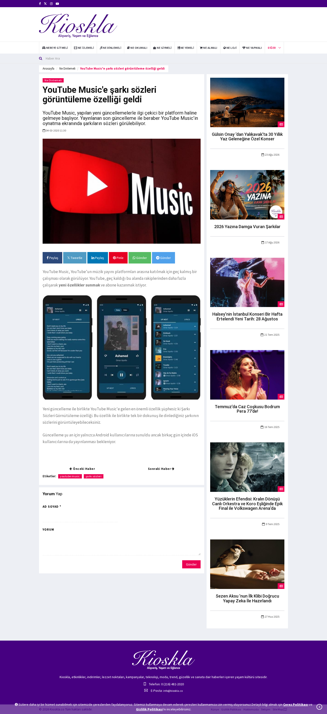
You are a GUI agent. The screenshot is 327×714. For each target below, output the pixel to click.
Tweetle (76, 258)
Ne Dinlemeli (67, 68)
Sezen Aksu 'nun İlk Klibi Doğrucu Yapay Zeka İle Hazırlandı (247, 598)
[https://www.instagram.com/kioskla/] (51, 3)
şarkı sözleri (94, 476)
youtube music (70, 476)
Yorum (48, 529)
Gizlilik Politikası (149, 709)
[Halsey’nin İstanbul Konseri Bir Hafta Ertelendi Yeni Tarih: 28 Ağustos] (247, 282)
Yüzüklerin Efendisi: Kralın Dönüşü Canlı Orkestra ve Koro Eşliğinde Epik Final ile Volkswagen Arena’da (247, 503)
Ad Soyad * (52, 507)
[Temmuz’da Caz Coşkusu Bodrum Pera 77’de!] (247, 374)
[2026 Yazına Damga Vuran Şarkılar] (247, 194)
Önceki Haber (83, 469)
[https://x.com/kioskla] (45, 3)
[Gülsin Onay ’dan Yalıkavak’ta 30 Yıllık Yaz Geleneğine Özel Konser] (247, 102)
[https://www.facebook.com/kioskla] (40, 3)
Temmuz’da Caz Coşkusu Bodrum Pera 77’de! (247, 409)
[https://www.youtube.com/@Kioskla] (57, 3)
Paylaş (53, 258)
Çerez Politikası (295, 704)
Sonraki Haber (160, 469)
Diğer (272, 47)
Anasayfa (48, 68)
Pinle (120, 258)
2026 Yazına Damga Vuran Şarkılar (247, 226)
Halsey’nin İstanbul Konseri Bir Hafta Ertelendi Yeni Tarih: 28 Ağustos (247, 316)
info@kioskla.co (173, 690)
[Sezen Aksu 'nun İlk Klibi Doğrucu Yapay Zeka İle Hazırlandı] (247, 564)
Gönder (141, 258)
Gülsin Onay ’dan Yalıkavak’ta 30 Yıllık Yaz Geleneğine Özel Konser (247, 137)
